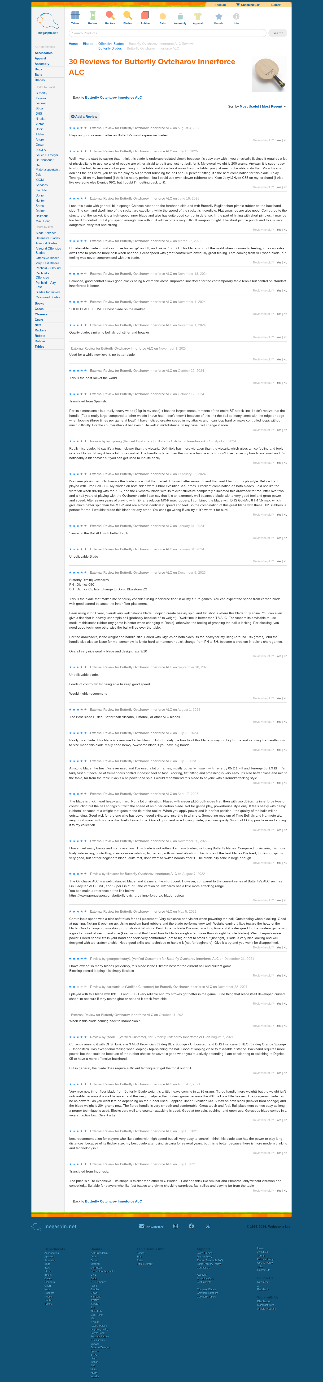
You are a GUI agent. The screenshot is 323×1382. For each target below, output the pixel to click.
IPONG (95, 1300)
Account (220, 5)
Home (73, 44)
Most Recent (272, 106)
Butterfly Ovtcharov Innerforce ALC (113, 97)
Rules (140, 1260)
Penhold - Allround (48, 268)
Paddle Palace (99, 1325)
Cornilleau (96, 1267)
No (285, 140)
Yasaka (41, 98)
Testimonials (204, 1282)
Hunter (40, 200)
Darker (40, 211)
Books (39, 303)
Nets (38, 325)
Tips (139, 1256)
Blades (40, 80)
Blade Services (46, 233)
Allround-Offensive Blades (48, 251)
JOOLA (41, 150)
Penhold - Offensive (42, 275)
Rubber (40, 341)
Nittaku (40, 119)
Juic (38, 174)
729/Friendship (99, 1253)
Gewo (40, 144)
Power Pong (98, 1333)
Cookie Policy (265, 1262)
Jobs (260, 1266)
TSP (93, 1365)
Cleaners (41, 314)
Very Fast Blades (47, 263)
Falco (94, 1285)
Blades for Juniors (48, 292)
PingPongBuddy (100, 1329)
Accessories (43, 53)
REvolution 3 (98, 1340)
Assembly (42, 64)
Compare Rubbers (207, 1292)
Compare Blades (206, 1289)
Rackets (40, 330)
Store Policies (205, 1253)
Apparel (40, 58)
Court (39, 319)
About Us (262, 1251)
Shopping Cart (250, 5)
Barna (40, 206)
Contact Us (203, 1267)
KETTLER (96, 1311)
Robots (40, 336)
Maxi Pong (43, 221)
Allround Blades (46, 243)
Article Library (145, 1263)
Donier (40, 195)
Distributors (264, 1301)
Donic (40, 129)
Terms (261, 1255)
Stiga (39, 108)
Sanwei (41, 103)
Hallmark (42, 216)
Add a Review (85, 116)
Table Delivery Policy (209, 1263)
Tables (39, 346)
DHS (39, 113)
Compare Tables (206, 1296)
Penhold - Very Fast (46, 285)
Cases (39, 309)
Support (276, 5)
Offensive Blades (47, 258)
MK (92, 1318)
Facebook (263, 1289)
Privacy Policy (265, 1259)
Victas (40, 124)
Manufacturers (265, 1304)
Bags (38, 69)
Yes (279, 140)
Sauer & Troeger (47, 155)
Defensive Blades (48, 238)
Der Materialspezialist (48, 167)
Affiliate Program (266, 1308)
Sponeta (95, 1351)
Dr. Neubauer (44, 160)
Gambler (41, 190)
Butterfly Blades (110, 48)
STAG (94, 1354)
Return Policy (204, 1256)
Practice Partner (100, 1336)
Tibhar (40, 134)
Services (42, 185)
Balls (38, 74)
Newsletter (263, 1282)
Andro (40, 139)
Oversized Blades (48, 297)
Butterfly (41, 93)
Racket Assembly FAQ (210, 1260)
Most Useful (249, 106)
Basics (140, 1253)
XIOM (40, 180)
